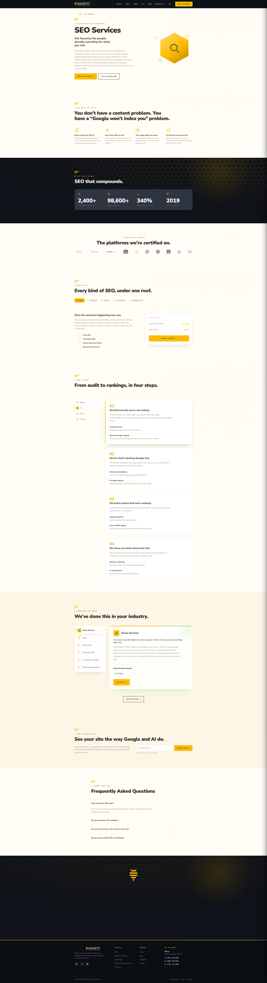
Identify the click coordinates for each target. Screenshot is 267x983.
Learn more (121, 682)
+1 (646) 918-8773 (171, 961)
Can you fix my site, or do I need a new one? (110, 829)
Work (150, 4)
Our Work (118, 967)
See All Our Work (133, 699)
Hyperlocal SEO (89, 339)
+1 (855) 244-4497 (171, 958)
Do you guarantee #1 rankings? (104, 820)
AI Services (118, 960)
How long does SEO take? (102, 803)
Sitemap (190, 979)
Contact (142, 963)
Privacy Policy (174, 979)
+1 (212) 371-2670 (171, 964)
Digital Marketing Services (123, 963)
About (119, 4)
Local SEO (87, 335)
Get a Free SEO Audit (108, 76)
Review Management (91, 347)
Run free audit (183, 748)
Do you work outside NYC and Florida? (107, 838)
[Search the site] (170, 4)
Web (136, 4)
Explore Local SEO (169, 338)
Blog (141, 956)
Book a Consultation (183, 4)
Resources (159, 4)
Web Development (121, 956)
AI (143, 4)
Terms (183, 979)
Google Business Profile (92, 343)
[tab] (79, 300)
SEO (128, 4)
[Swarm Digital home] (81, 4)
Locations (142, 960)
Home (80, 14)
